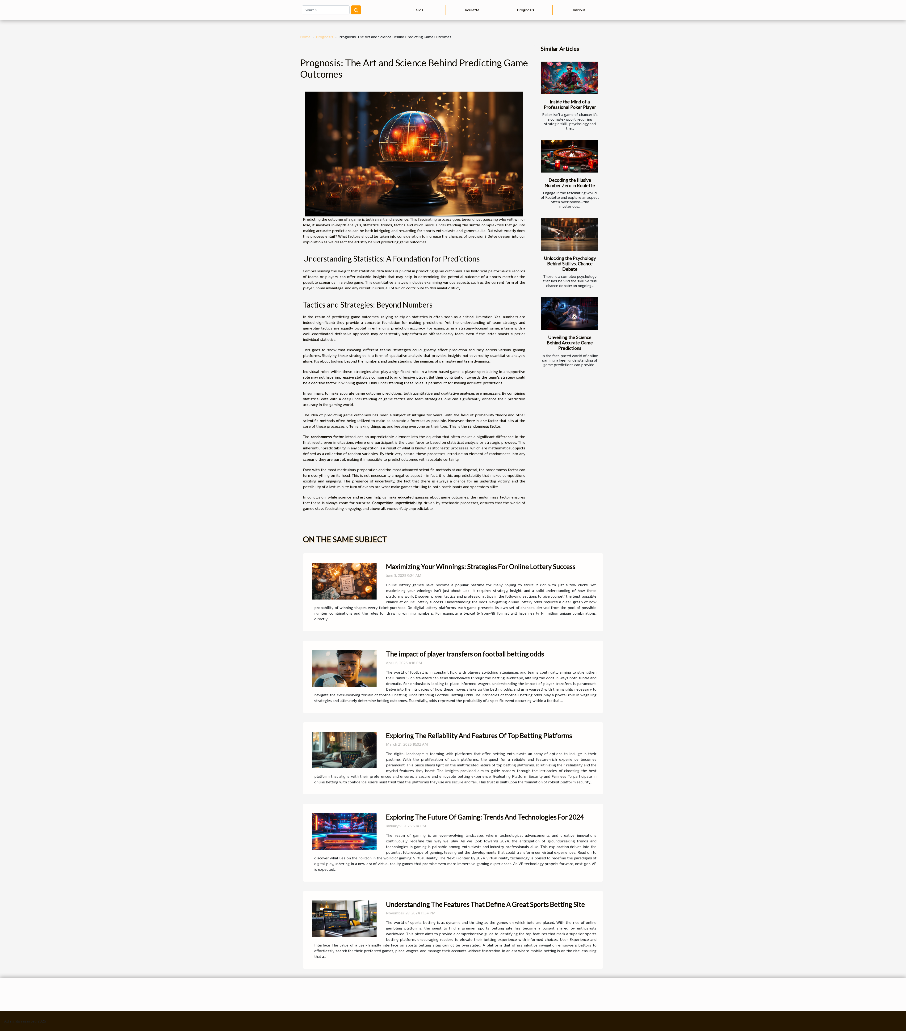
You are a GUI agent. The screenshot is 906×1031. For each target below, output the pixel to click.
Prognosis (525, 10)
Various (579, 10)
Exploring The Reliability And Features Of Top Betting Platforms (479, 735)
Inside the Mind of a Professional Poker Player (570, 104)
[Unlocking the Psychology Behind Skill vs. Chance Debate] (569, 234)
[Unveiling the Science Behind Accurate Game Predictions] (569, 313)
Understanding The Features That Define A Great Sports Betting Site (485, 904)
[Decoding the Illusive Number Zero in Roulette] (569, 156)
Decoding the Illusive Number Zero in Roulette (570, 182)
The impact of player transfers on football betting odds (465, 654)
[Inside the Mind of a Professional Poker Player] (569, 78)
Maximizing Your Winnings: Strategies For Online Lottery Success (480, 566)
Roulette (472, 10)
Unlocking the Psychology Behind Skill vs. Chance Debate (570, 263)
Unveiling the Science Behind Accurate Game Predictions (570, 342)
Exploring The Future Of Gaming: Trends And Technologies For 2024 (485, 817)
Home (305, 36)
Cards (418, 10)
